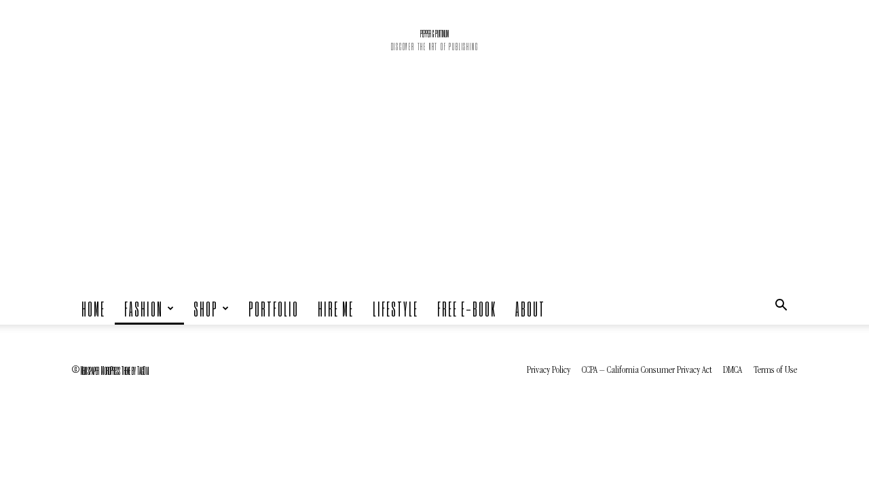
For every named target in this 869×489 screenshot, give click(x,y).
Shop (205, 308)
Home (93, 308)
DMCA (732, 370)
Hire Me (336, 308)
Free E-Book (466, 308)
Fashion (143, 308)
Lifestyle (395, 308)
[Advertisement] (434, 190)
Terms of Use (775, 370)
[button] (780, 308)
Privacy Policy (548, 370)
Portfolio (273, 308)
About (530, 308)
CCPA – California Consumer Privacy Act (646, 370)
